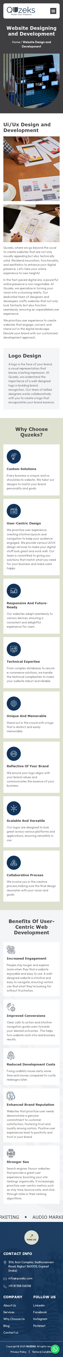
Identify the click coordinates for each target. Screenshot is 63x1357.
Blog (6, 1326)
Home (16, 42)
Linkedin (39, 1305)
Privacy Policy (18, 1351)
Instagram (40, 1319)
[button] (53, 11)
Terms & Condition (42, 1351)
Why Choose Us (14, 1319)
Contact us (10, 1332)
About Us (9, 1305)
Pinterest (39, 1326)
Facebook (40, 1312)
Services (8, 1312)
